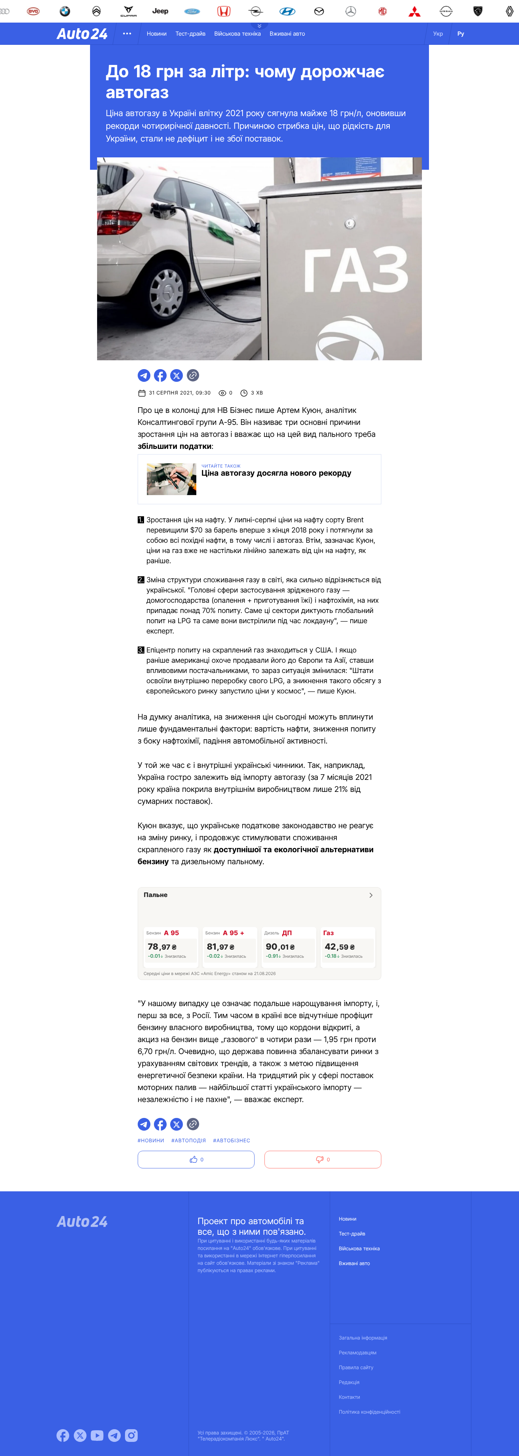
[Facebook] (62, 1435)
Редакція (349, 1382)
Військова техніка (237, 33)
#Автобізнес (232, 1141)
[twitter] (176, 375)
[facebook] (160, 375)
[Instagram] (131, 1435)
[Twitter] (80, 1435)
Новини (157, 33)
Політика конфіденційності (369, 1412)
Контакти (349, 1397)
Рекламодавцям (358, 1353)
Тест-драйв (190, 33)
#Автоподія (189, 1141)
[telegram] (144, 375)
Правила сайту (356, 1368)
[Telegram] (114, 1435)
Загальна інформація (363, 1338)
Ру (461, 33)
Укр (438, 33)
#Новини (151, 1141)
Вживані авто (287, 33)
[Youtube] (97, 1435)
